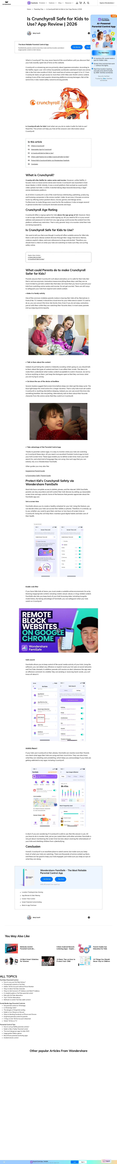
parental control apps (41, 452)
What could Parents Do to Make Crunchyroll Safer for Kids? (50, 157)
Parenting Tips (38, 9)
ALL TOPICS (8, 976)
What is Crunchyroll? (37, 146)
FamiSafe (84, 489)
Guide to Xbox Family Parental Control (16, 1029)
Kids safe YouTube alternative (13, 995)
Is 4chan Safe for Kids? (34, 257)
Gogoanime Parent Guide (35, 471)
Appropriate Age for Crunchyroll (41, 149)
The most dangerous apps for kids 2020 (16, 1031)
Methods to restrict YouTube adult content (17, 1000)
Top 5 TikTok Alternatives (12, 997)
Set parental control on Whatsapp (15, 1005)
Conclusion (34, 164)
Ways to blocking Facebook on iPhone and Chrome (20, 1014)
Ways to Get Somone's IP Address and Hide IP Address (22, 991)
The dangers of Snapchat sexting (14, 1010)
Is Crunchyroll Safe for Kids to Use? (42, 153)
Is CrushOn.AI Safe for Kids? (36, 259)
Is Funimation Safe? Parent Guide (38, 476)
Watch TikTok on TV (10, 1021)
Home (29, 9)
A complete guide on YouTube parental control (18, 993)
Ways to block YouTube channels (14, 989)
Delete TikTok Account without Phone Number (19, 986)
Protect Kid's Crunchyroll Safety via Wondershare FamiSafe (50, 160)
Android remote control (11, 1038)
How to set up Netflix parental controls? (16, 1027)
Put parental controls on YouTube (14, 984)
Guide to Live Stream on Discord (14, 1012)
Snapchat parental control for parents (16, 1016)
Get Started (76, 47)
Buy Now (89, 47)
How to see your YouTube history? (15, 982)
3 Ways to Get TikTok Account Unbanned (17, 1019)
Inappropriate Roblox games (13, 1033)
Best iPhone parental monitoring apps (16, 1035)
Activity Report (31, 748)
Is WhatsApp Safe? (10, 1008)
